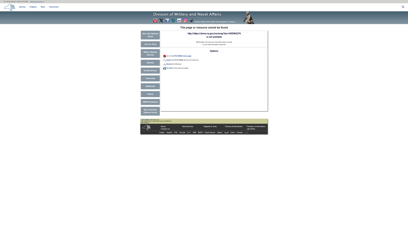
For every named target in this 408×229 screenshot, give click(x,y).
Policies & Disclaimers (234, 126)
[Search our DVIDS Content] (191, 20)
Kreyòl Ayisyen (210, 132)
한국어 (200, 132)
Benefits (150, 62)
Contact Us (165, 129)
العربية (226, 132)
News (43, 7)
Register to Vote (210, 126)
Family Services (150, 70)
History (150, 94)
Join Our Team (150, 44)
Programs (33, 7)
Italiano (219, 132)
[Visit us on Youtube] (155, 20)
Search (168, 60)
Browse (169, 64)
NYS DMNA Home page (182, 56)
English (162, 132)
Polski (232, 132)
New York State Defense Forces (150, 111)
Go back (169, 68)
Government (53, 7)
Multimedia (150, 86)
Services (22, 7)
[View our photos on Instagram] (185, 20)
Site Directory (187, 126)
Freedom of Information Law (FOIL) (256, 127)
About (163, 126)
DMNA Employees (150, 102)
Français (240, 132)
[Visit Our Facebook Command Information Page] (167, 20)
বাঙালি (194, 132)
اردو (246, 132)
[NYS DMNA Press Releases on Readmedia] (173, 20)
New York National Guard (150, 35)
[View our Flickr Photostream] (179, 20)
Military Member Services (150, 53)
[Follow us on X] (161, 20)
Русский (182, 132)
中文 (175, 132)
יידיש (189, 132)
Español (169, 132)
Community (150, 78)
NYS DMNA (145, 120)
